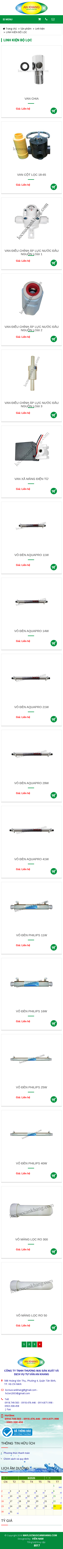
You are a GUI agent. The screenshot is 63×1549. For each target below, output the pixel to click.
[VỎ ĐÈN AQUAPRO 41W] (31, 830)
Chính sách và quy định (16, 1458)
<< (4, 1478)
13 (40, 1497)
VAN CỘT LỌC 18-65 (31, 174)
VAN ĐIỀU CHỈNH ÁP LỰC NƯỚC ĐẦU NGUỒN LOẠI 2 (32, 328)
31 (14, 1512)
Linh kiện (40, 28)
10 (14, 1497)
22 (57, 1502)
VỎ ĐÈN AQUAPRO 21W (31, 707)
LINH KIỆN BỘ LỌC (16, 32)
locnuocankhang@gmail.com (20, 1390)
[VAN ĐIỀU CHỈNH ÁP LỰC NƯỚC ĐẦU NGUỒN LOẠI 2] (31, 298)
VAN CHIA (32, 98)
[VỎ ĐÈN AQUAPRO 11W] (31, 526)
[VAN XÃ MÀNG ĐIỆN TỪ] (31, 450)
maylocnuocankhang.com (40, 1535)
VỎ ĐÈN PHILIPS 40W (31, 1163)
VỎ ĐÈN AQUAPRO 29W (31, 783)
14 (49, 1497)
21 (49, 1502)
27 (40, 1507)
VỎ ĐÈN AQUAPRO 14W (31, 631)
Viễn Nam (38, 1538)
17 (14, 1502)
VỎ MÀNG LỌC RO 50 (31, 1315)
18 (23, 1502)
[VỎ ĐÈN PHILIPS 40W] (31, 1134)
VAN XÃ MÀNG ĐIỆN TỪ (31, 479)
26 (31, 1507)
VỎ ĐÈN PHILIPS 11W (31, 935)
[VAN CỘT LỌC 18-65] (31, 146)
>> (49, 1478)
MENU (8, 19)
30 (5, 1512)
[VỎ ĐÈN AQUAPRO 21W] (31, 678)
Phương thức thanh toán (17, 1453)
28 (49, 1507)
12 (31, 1497)
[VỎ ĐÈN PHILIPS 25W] (31, 1058)
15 (57, 1497)
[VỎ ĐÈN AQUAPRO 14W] (31, 602)
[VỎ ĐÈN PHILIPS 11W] (31, 906)
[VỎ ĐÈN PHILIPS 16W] (31, 982)
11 (23, 1497)
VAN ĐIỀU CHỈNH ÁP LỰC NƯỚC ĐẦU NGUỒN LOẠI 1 (32, 252)
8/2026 (31, 1478)
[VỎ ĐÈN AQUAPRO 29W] (31, 754)
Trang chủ (11, 28)
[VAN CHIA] (31, 70)
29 (57, 1507)
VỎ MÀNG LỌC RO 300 (31, 1239)
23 (5, 1507)
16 (5, 1502)
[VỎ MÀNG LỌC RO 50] (31, 1286)
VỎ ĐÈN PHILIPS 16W (31, 1011)
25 (23, 1507)
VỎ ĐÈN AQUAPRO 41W (31, 859)
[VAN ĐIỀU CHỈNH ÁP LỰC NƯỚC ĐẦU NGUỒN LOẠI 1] (31, 222)
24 (14, 1507)
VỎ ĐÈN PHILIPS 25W (31, 1087)
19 (31, 1502)
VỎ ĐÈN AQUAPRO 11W (31, 555)
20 (40, 1502)
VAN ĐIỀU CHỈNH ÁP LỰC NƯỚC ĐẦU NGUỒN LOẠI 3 (32, 404)
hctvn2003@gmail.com (17, 1393)
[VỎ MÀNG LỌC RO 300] (31, 1210)
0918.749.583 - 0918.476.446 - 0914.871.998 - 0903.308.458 (29, 1404)
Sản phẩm (25, 28)
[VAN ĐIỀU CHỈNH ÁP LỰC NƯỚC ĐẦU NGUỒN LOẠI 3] (31, 374)
